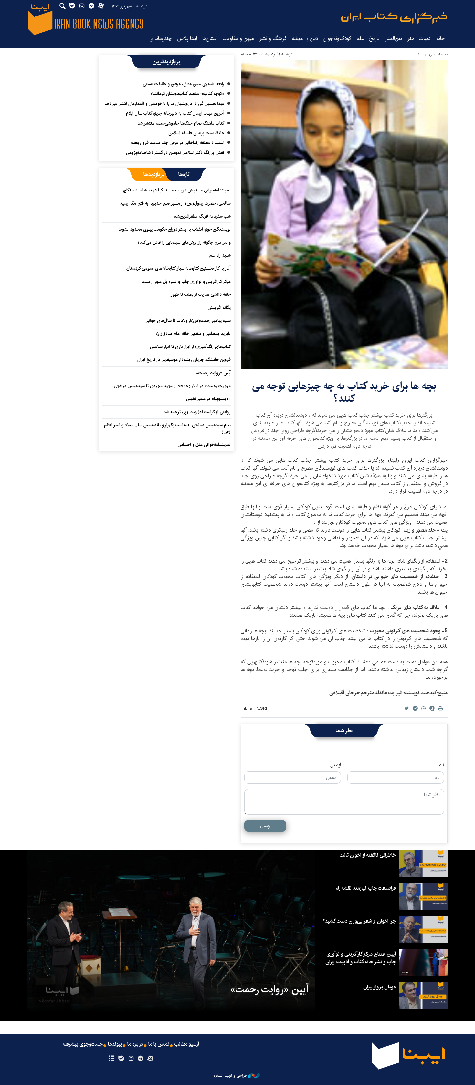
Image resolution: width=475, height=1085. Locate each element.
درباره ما (135, 1044)
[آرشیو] (111, 1059)
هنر (410, 38)
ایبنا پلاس (187, 38)
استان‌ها (209, 38)
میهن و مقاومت (238, 38)
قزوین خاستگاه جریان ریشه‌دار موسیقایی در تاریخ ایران (184, 359)
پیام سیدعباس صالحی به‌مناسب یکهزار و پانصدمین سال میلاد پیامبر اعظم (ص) (167, 428)
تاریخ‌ (374, 38)
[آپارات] (150, 1059)
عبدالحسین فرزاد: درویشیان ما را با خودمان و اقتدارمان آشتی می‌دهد (164, 103)
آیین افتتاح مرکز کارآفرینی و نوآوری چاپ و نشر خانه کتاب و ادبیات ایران (360, 958)
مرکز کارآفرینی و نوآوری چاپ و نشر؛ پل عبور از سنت (186, 281)
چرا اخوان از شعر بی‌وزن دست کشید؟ (359, 921)
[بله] (121, 1059)
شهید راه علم (220, 255)
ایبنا (394, 18)
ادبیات (425, 38)
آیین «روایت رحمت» (213, 373)
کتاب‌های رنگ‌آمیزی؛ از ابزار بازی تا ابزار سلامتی (190, 346)
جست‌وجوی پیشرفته (83, 1044)
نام (441, 765)
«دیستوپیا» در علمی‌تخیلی (208, 398)
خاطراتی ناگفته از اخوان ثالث (367, 855)
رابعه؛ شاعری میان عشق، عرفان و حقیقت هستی (183, 84)
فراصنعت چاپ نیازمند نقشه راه (366, 888)
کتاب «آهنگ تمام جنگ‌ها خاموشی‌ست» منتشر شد (180, 123)
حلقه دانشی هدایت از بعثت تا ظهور (201, 294)
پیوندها (115, 1044)
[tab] (184, 174)
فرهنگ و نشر (273, 38)
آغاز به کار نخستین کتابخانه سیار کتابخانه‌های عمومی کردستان (178, 268)
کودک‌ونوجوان (337, 38)
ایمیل (335, 765)
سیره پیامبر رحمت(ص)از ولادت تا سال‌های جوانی (188, 320)
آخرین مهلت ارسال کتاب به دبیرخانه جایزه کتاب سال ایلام (175, 113)
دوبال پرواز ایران (379, 987)
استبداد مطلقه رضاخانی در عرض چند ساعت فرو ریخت (177, 142)
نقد (419, 54)
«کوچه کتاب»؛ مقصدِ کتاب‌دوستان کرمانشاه (187, 93)
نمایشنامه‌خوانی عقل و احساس (204, 444)
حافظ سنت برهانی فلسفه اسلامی (196, 133)
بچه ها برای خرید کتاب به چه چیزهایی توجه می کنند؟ (344, 392)
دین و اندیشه (305, 38)
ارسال (265, 825)
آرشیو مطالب (186, 1044)
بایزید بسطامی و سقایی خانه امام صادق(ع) (193, 333)
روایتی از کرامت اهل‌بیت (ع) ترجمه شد (197, 412)
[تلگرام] (141, 1059)
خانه (441, 38)
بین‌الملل (393, 38)
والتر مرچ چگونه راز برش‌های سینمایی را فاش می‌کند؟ (184, 242)
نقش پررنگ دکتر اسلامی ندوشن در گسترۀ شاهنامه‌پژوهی (175, 152)
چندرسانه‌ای (160, 38)
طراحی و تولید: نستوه (230, 1076)
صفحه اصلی (438, 54)
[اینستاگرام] (131, 1059)
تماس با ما (158, 1044)
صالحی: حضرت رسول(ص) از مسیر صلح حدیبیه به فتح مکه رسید (175, 203)
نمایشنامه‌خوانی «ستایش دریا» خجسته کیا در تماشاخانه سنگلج (177, 190)
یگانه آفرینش (218, 307)
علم (360, 38)
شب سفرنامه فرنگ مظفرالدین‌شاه (202, 216)
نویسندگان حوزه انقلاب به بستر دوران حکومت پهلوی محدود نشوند (174, 229)
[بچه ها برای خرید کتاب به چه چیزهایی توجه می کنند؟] (344, 214)
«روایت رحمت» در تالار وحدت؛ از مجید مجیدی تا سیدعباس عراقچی (172, 385)
